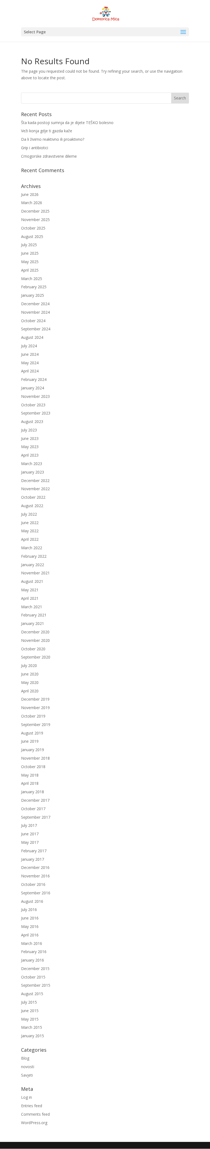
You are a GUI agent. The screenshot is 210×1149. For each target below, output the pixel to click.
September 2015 (35, 985)
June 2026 (30, 194)
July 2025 (29, 244)
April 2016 (30, 935)
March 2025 (31, 278)
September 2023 (35, 413)
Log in (26, 1097)
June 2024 (30, 354)
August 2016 (32, 901)
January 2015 (32, 1035)
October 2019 (33, 716)
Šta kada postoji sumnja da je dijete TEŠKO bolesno (67, 122)
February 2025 (33, 286)
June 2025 (30, 253)
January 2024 (32, 387)
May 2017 (30, 842)
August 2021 (32, 581)
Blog (25, 1058)
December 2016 (35, 867)
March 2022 (31, 547)
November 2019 (35, 707)
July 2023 (29, 430)
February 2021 (33, 615)
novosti (27, 1066)
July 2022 (29, 514)
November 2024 (35, 312)
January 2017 (32, 859)
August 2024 (32, 337)
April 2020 (30, 690)
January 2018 (32, 791)
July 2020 (29, 665)
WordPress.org (34, 1122)
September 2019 (35, 724)
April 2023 (30, 455)
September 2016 (35, 892)
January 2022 (32, 564)
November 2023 (35, 396)
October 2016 (33, 884)
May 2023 (30, 446)
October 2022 (33, 497)
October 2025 (33, 228)
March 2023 (31, 463)
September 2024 (35, 328)
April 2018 (30, 783)
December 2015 (35, 968)
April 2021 (30, 598)
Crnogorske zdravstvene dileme (49, 156)
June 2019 (30, 741)
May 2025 (30, 261)
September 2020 (35, 657)
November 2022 (35, 488)
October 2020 (33, 648)
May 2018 (30, 775)
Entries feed (31, 1105)
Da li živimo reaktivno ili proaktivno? (52, 139)
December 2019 (35, 699)
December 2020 (35, 631)
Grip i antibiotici (34, 147)
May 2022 (30, 530)
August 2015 (32, 993)
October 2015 (33, 977)
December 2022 (35, 480)
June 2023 (30, 438)
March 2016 (31, 943)
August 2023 (32, 421)
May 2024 (30, 362)
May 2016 (30, 926)
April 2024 (30, 371)
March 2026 (31, 202)
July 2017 (29, 825)
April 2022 (30, 539)
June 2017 (30, 833)
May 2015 (30, 1019)
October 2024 (33, 320)
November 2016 (35, 875)
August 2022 (32, 505)
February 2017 (33, 850)
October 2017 (33, 808)
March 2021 (31, 606)
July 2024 (29, 345)
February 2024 (33, 379)
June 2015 (30, 1010)
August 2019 (32, 733)
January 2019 (32, 749)
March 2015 (31, 1027)
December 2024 (35, 303)
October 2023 (33, 404)
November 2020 (35, 640)
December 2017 (35, 800)
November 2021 (35, 572)
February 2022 (33, 556)
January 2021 (32, 623)
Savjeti (27, 1075)
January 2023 (32, 472)
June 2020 (30, 674)
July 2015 (29, 1002)
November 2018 (35, 758)
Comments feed (35, 1114)
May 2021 (30, 589)
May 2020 (30, 682)
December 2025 (35, 211)
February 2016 (33, 951)
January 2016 (32, 960)
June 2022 (30, 522)
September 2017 (35, 817)
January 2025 (32, 295)
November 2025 (35, 219)
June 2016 (30, 918)
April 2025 (30, 270)
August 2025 (32, 236)
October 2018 (33, 766)
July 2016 (29, 909)
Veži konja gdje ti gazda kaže (46, 130)
